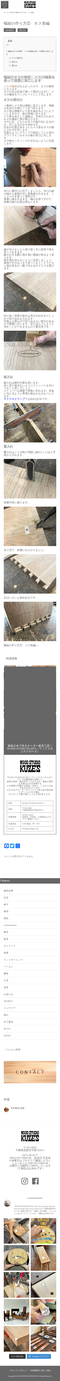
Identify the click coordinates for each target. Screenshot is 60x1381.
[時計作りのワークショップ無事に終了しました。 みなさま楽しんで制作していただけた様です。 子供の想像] (16, 1231)
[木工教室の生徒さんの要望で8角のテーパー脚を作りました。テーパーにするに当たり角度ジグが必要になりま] (43, 1312)
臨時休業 (8, 890)
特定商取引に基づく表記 (41, 1370)
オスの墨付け (17, 58)
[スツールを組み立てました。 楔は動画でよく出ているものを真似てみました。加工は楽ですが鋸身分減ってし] (43, 1258)
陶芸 (6, 932)
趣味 (6, 973)
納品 (6, 918)
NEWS (7, 1035)
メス (17, 452)
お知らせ (8, 994)
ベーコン (8, 966)
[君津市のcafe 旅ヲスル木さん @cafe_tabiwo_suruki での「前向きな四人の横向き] (43, 1339)
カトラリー (10, 946)
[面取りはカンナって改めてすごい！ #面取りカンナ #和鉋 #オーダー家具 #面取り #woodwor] (16, 1339)
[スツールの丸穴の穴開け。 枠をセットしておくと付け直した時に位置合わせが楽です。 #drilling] (16, 1285)
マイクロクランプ (14, 398)
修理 (6, 911)
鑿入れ (14, 65)
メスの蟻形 (10, 86)
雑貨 (6, 953)
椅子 (6, 904)
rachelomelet (10, 925)
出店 (6, 897)
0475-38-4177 (30, 1155)
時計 (6, 1015)
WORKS (10, 30)
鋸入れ (14, 62)
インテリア (10, 1008)
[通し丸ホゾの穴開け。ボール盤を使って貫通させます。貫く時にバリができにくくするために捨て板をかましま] (43, 1285)
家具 (6, 939)
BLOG (23, 30)
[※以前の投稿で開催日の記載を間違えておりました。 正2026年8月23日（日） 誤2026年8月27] (43, 1231)
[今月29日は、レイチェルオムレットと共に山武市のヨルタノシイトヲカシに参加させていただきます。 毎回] (16, 1312)
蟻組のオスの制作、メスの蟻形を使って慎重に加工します (29, 52)
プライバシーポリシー (18, 1370)
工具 (6, 980)
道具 (6, 987)
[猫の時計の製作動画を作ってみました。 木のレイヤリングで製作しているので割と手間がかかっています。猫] (16, 1258)
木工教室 (8, 1022)
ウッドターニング (13, 960)
